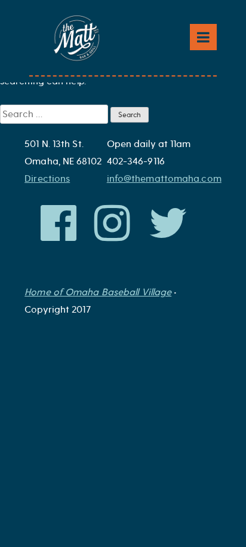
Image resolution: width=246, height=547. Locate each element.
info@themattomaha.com (164, 179)
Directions (47, 179)
